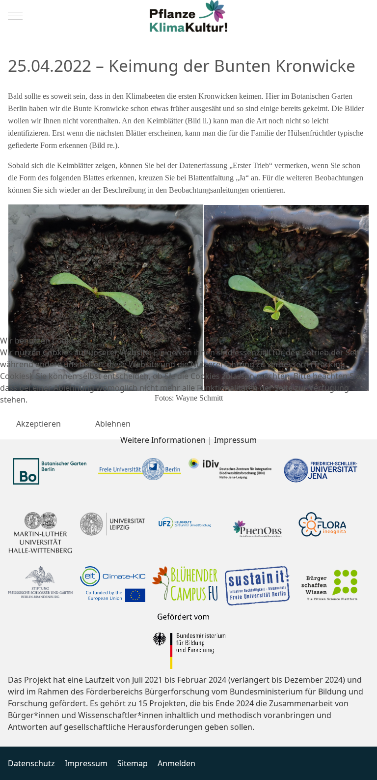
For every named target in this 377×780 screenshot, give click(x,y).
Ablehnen (113, 423)
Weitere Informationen (163, 439)
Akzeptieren (38, 423)
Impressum (235, 439)
